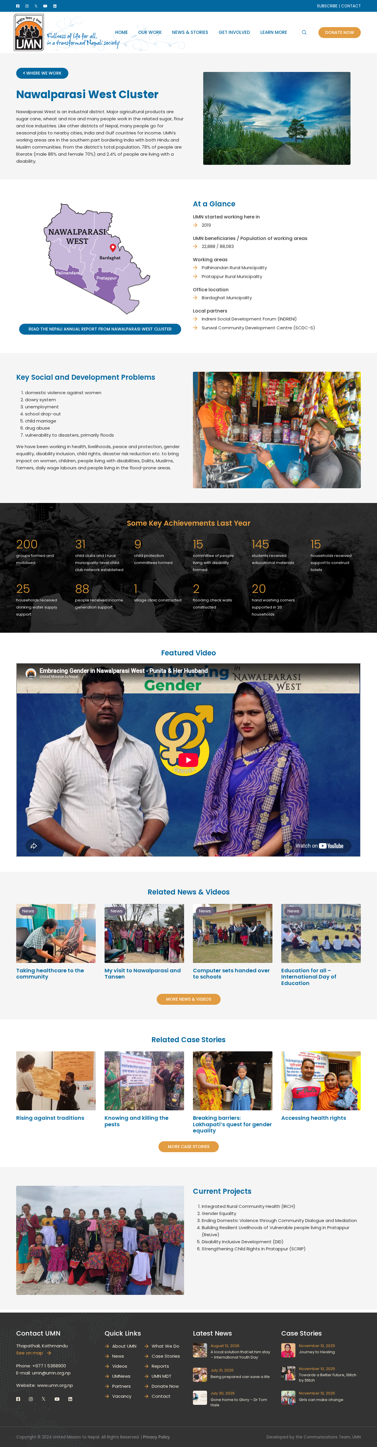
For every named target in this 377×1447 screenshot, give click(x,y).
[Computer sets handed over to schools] (232, 933)
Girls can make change (321, 1399)
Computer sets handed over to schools (231, 974)
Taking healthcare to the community (50, 974)
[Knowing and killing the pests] (144, 1080)
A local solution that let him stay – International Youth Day (240, 1354)
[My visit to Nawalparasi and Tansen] (144, 933)
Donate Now (339, 32)
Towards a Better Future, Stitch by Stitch (327, 1377)
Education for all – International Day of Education (308, 977)
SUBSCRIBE (327, 6)
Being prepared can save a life (240, 1376)
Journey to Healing (317, 1352)
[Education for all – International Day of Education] (321, 933)
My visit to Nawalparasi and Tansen (143, 974)
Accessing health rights (313, 1118)
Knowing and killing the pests (136, 1121)
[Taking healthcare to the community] (56, 933)
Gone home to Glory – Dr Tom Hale (239, 1402)
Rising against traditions (50, 1118)
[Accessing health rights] (321, 1080)
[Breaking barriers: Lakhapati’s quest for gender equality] (232, 1080)
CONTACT (351, 6)
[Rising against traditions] (56, 1080)
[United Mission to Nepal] (29, 32)
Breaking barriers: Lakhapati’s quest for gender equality (232, 1124)
